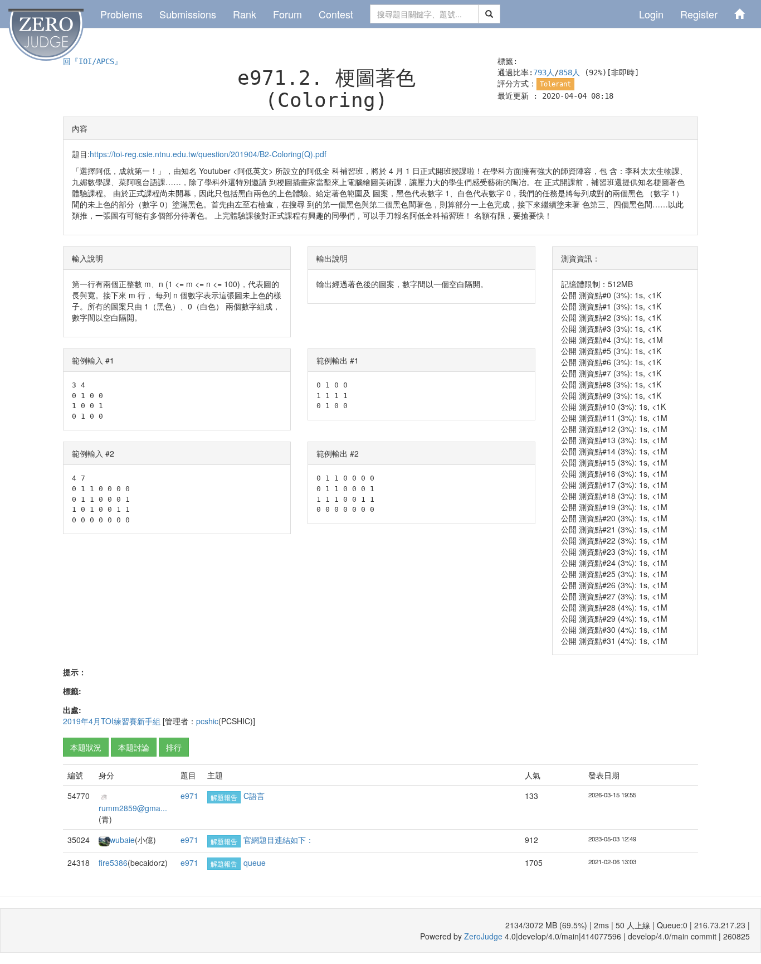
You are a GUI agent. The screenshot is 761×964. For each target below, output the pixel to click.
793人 (543, 72)
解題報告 (224, 797)
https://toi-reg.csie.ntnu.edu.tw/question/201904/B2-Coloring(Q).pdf (208, 153)
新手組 (148, 720)
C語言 (254, 795)
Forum (287, 14)
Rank (244, 14)
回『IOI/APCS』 (92, 61)
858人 (569, 72)
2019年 (76, 720)
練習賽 (125, 720)
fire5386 (113, 862)
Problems (121, 14)
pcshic (207, 720)
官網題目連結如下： (278, 839)
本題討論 (133, 747)
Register (699, 14)
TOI (107, 720)
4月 (95, 720)
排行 (174, 747)
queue (254, 862)
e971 (189, 795)
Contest (336, 14)
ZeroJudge (483, 936)
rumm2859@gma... (133, 807)
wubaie (122, 839)
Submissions (187, 14)
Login (651, 14)
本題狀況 (85, 747)
